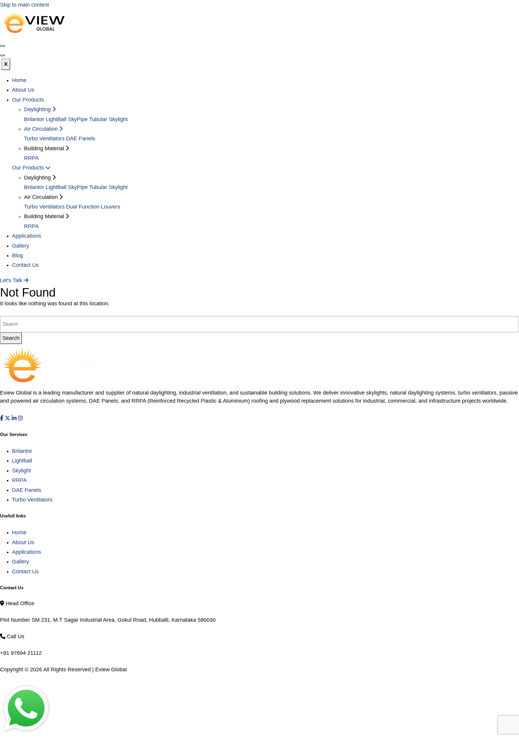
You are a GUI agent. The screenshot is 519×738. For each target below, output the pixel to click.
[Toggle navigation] (2, 55)
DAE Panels (80, 139)
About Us (23, 90)
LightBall (56, 119)
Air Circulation (41, 129)
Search (11, 338)
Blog (17, 255)
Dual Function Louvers (93, 207)
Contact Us (25, 265)
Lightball (22, 461)
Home (19, 80)
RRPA (31, 158)
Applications (26, 236)
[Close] (6, 64)
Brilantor (34, 119)
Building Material (44, 216)
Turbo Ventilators (44, 139)
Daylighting (38, 109)
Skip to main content (24, 5)
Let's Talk (12, 280)
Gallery (20, 246)
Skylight (21, 471)
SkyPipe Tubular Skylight (98, 119)
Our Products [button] (28, 100)
